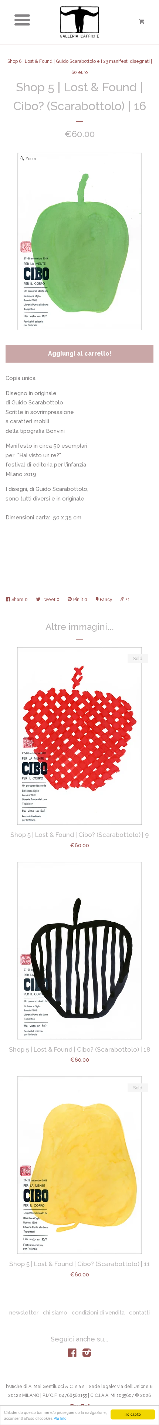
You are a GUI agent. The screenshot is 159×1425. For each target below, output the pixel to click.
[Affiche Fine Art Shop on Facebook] (72, 1354)
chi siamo (55, 1312)
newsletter (23, 1312)
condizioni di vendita (98, 1312)
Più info (60, 1418)
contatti (139, 1312)
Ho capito (133, 1414)
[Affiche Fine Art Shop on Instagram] (86, 1354)
